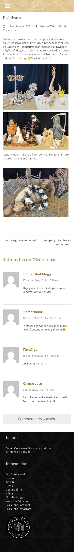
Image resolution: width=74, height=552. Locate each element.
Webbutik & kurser (17, 501)
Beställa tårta (14, 489)
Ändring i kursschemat (19, 240)
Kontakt (10, 478)
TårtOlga (30, 349)
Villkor (9, 493)
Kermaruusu (32, 383)
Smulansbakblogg (37, 274)
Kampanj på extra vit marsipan (57, 242)
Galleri (10, 482)
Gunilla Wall (47, 26)
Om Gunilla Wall (15, 474)
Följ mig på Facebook (18, 505)
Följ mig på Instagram (18, 509)
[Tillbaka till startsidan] (37, 5)
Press (9, 486)
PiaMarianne (33, 312)
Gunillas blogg (14, 497)
